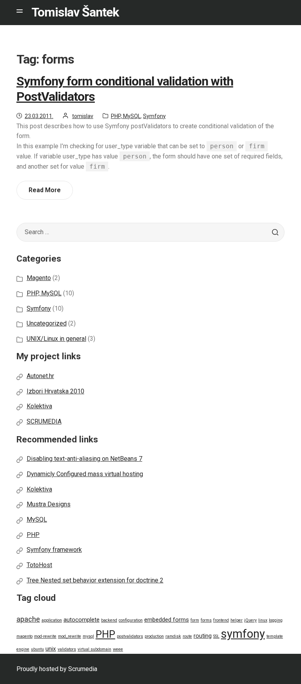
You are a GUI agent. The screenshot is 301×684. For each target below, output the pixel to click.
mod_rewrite (69, 636)
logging (276, 620)
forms (206, 620)
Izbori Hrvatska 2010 (55, 391)
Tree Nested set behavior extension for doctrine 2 (95, 580)
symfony (243, 633)
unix (50, 648)
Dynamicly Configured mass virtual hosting (85, 474)
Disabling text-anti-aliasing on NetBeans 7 (84, 458)
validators (67, 649)
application (52, 620)
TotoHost (39, 565)
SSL (216, 636)
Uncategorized (47, 323)
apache (28, 619)
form (194, 620)
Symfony (154, 116)
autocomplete (81, 619)
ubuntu (37, 649)
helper (236, 620)
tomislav (82, 116)
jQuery (250, 620)
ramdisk (173, 636)
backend (109, 620)
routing (203, 635)
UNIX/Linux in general (56, 338)
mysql (88, 636)
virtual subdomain (94, 649)
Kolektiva (39, 406)
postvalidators (130, 636)
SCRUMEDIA (44, 421)
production (154, 636)
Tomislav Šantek (75, 12)
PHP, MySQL (126, 116)
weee (118, 649)
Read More (47, 193)
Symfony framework (54, 549)
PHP (33, 534)
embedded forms (166, 619)
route (187, 636)
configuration (131, 620)
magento (24, 636)
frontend (221, 620)
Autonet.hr (40, 376)
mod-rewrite (45, 636)
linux (262, 620)
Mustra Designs (49, 504)
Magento (39, 278)
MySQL (37, 519)
